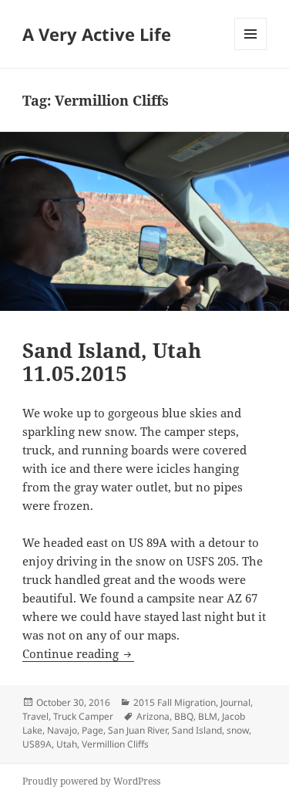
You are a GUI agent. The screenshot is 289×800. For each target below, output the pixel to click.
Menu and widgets (251, 49)
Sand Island (197, 730)
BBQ (183, 716)
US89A (37, 744)
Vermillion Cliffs (115, 744)
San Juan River (137, 730)
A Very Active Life (96, 34)
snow (238, 730)
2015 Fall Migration (174, 702)
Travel (35, 716)
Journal (235, 702)
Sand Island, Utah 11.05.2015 (111, 361)
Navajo (62, 730)
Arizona (153, 716)
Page (92, 730)
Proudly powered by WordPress (91, 781)
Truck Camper (83, 716)
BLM (207, 716)
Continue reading (78, 653)
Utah (66, 744)
